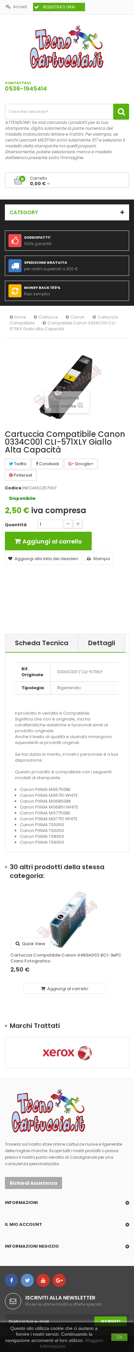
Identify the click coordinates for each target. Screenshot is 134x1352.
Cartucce (48, 317)
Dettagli (101, 642)
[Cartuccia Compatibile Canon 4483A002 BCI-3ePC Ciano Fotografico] (67, 920)
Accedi (20, 6)
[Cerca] (121, 112)
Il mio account (23, 1224)
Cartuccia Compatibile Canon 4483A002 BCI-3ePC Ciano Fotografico (66, 958)
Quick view (33, 944)
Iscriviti (110, 1321)
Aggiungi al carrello (67, 989)
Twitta (19, 464)
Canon (78, 317)
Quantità (16, 525)
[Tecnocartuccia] (67, 46)
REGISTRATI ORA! (59, 7)
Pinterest (22, 475)
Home (19, 317)
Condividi (48, 464)
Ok (119, 1337)
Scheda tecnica (41, 642)
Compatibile (22, 323)
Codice (13, 488)
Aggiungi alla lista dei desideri (46, 559)
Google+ (84, 464)
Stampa (101, 559)
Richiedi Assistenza (33, 1183)
